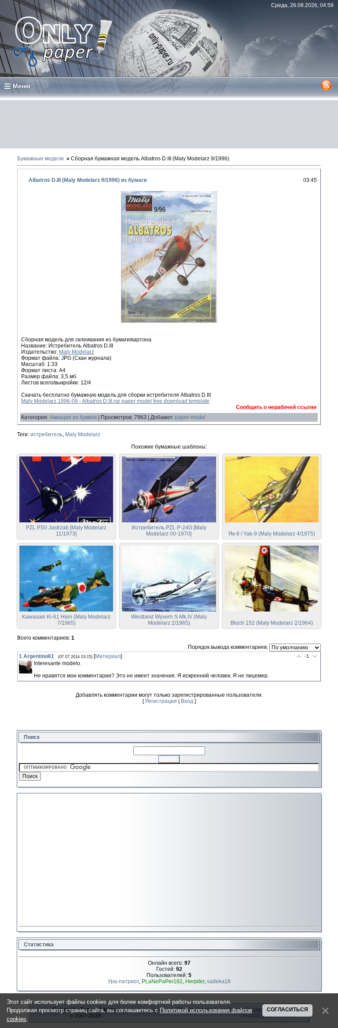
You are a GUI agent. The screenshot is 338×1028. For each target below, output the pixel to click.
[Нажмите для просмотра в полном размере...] (169, 321)
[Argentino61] (25, 666)
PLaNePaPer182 (162, 981)
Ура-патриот (123, 981)
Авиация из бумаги (73, 417)
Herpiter (194, 981)
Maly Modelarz (76, 352)
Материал (108, 656)
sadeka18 (219, 981)
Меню (21, 86)
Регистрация (161, 701)
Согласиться (287, 1009)
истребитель (46, 434)
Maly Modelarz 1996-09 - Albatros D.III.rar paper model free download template (115, 401)
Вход (187, 701)
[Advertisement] (169, 124)
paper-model (190, 417)
